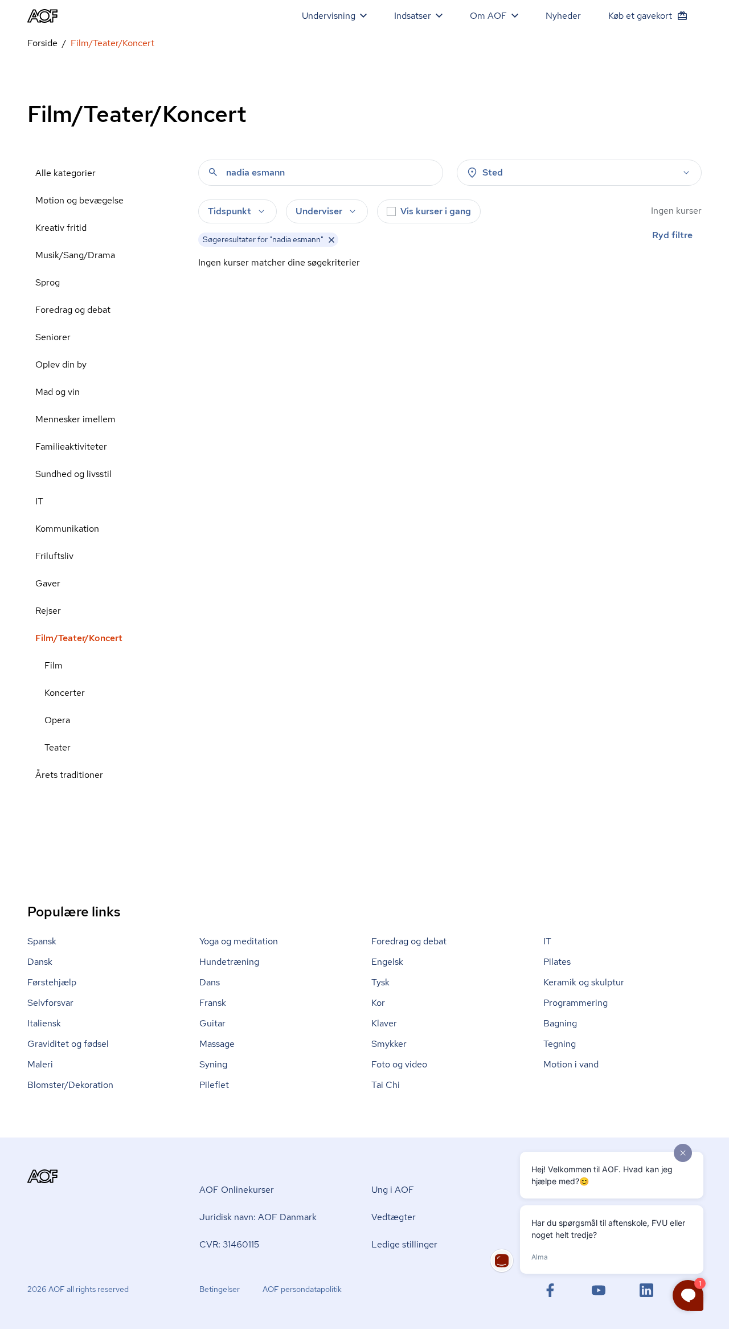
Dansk (39, 962)
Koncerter (64, 693)
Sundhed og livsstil (73, 474)
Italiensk (44, 1023)
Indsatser (412, 16)
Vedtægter (393, 1217)
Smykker (389, 1044)
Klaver (384, 1023)
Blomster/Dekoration (70, 1085)
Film (53, 665)
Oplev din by (61, 364)
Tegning (559, 1044)
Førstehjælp (51, 982)
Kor (378, 1003)
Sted (492, 172)
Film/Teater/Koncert (78, 638)
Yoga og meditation (238, 941)
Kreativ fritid (61, 228)
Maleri (40, 1064)
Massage (217, 1044)
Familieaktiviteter (71, 446)
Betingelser (219, 1289)
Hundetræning (229, 962)
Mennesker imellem (75, 419)
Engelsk (387, 962)
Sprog (47, 282)
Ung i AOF (392, 1190)
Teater (57, 747)
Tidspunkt (229, 211)
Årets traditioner (69, 775)
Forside (42, 43)
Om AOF (488, 16)
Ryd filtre (672, 235)
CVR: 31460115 (229, 1244)
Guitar (212, 1023)
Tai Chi (385, 1085)
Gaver (47, 583)
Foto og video (399, 1064)
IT (39, 501)
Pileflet (214, 1085)
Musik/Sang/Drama (75, 255)
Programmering (575, 1003)
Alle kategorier (65, 173)
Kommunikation (67, 529)
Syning (213, 1064)
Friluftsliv (54, 556)
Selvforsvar (50, 1003)
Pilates (557, 962)
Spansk (41, 941)
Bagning (560, 1023)
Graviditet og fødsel (68, 1044)
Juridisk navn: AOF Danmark (258, 1217)
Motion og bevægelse (79, 200)
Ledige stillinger (404, 1244)
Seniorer (53, 337)
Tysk (380, 982)
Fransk (212, 1003)
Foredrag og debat (72, 310)
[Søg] (213, 172)
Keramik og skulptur (583, 982)
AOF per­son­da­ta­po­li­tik (302, 1289)
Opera (57, 720)
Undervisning (328, 16)
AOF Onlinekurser (236, 1190)
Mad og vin (57, 392)
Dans (209, 982)
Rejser (48, 611)
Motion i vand (571, 1064)
